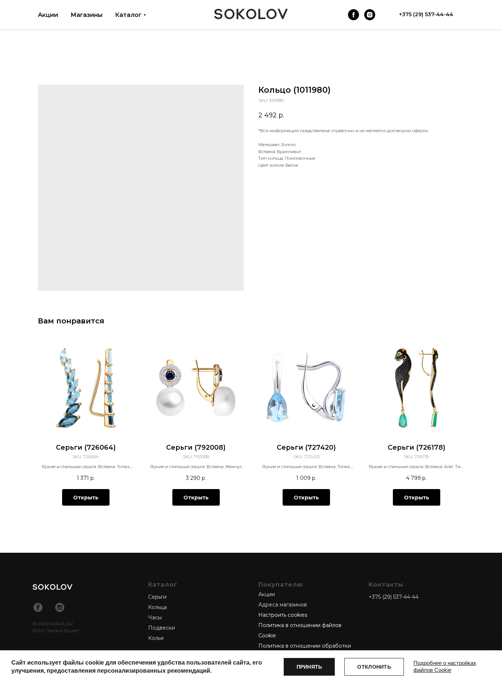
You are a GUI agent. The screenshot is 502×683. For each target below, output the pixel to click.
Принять (309, 667)
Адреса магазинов (282, 604)
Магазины (87, 14)
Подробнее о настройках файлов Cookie (444, 666)
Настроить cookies (282, 615)
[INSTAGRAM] (369, 14)
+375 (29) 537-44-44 (394, 597)
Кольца (157, 607)
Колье (156, 638)
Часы (155, 617)
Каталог (128, 14)
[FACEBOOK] (353, 14)
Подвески (161, 627)
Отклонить (374, 667)
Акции (48, 14)
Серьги (157, 597)
